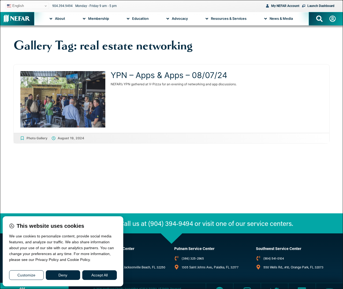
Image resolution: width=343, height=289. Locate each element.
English (17, 6)
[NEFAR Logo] (17, 18)
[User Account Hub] (332, 19)
